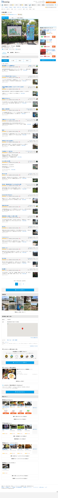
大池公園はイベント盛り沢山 (7, 151)
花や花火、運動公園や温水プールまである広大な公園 (11, 184)
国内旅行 (6, 7)
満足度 (20, 60)
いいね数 (12, 60)
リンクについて (35, 487)
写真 (12, 17)
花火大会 (3, 226)
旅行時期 (5, 60)
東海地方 (10, 7)
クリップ (12, 49)
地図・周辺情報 (20, 17)
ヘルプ (46, 487)
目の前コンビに (5, 247)
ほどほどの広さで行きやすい (7, 194)
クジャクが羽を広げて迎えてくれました (9, 76)
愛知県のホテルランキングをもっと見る (48, 60)
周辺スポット (17, 52)
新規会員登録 (51, 2)
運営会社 (3, 487)
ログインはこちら (39, 2)
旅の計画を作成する (21, 391)
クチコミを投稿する (20, 289)
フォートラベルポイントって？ (51, 7)
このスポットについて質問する (20, 362)
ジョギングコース (5, 237)
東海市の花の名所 (5, 205)
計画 (18, 49)
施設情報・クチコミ (5, 17)
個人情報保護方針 (19, 487)
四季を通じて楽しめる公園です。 (8, 140)
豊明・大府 (19, 7)
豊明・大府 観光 (24, 7)
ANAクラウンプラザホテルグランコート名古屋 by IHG (50, 50)
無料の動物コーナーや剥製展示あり (8, 65)
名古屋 (50, 32)
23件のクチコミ (14, 14)
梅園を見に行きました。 (6, 98)
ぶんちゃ (6, 342)
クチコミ (5, 49)
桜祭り (3, 130)
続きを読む (25, 70)
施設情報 (11, 52)
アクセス (20, 14)
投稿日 (27, 60)
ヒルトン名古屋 (49, 39)
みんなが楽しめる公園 (6, 161)
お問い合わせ (41, 487)
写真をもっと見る (19, 312)
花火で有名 (4, 258)
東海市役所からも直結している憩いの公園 (9, 216)
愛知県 (15, 7)
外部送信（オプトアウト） (27, 487)
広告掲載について (8, 487)
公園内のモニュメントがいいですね (8, 119)
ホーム (3, 7)
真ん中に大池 (4, 173)
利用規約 (13, 487)
